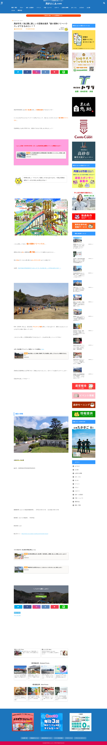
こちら (42, 349)
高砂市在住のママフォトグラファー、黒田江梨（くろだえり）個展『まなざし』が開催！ (78, 361)
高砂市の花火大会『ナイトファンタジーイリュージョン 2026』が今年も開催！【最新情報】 (78, 347)
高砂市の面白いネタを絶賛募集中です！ (54, 15)
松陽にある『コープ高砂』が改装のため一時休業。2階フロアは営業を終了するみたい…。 (78, 289)
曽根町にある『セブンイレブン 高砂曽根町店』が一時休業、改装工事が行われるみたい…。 (79, 318)
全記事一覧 (24, 738)
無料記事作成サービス (46, 738)
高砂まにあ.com (54, 3)
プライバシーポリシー (80, 738)
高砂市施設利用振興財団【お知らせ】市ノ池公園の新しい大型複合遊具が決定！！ (39, 268)
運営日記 (20, 10)
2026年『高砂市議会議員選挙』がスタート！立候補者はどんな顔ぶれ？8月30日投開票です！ (79, 260)
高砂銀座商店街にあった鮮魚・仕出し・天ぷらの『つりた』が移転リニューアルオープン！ (78, 275)
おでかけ (82, 7)
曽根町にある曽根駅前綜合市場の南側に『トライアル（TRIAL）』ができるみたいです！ (78, 376)
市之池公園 (17, 615)
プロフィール (69, 738)
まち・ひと (74, 7)
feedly (41, 596)
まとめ (13, 10)
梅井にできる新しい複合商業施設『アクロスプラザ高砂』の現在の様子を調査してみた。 (78, 304)
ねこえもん (61, 29)
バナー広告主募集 (58, 738)
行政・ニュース (48, 7)
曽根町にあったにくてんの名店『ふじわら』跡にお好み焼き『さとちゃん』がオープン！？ (78, 246)
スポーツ (56, 7)
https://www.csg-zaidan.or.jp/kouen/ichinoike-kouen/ (35, 533)
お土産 (88, 7)
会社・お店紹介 (30, 7)
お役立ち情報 (65, 7)
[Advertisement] (41, 90)
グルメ (21, 7)
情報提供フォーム (34, 738)
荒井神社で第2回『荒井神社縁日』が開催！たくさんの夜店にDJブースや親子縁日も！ (79, 332)
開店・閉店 (14, 7)
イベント (39, 7)
